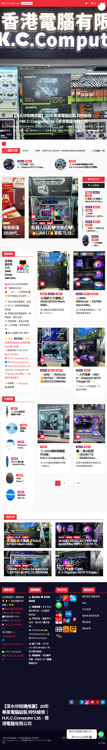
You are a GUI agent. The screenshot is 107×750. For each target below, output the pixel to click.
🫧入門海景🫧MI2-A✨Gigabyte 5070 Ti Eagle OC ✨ (81, 167)
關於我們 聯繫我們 (91, 596)
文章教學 (14, 408)
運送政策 (86, 622)
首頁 (64, 738)
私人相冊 (101, 743)
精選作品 (28, 161)
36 (78, 483)
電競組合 (36, 161)
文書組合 (88, 195)
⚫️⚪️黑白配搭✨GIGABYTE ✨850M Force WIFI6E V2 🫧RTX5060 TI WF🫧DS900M (88, 459)
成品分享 (20, 161)
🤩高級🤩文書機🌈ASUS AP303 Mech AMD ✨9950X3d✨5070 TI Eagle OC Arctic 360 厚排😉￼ (53, 306)
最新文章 (95, 179)
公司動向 (6, 223)
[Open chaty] (101, 734)
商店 (84, 603)
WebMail (101, 738)
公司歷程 (94, 185)
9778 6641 (16, 620)
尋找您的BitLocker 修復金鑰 (21, 498)
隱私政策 (86, 628)
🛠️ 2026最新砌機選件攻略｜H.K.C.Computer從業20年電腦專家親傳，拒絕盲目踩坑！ (52, 457)
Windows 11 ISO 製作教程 (21, 448)
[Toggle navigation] (55, 144)
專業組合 (88, 192)
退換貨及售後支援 (90, 615)
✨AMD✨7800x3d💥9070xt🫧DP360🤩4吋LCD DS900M (31, 165)
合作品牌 (86, 609)
